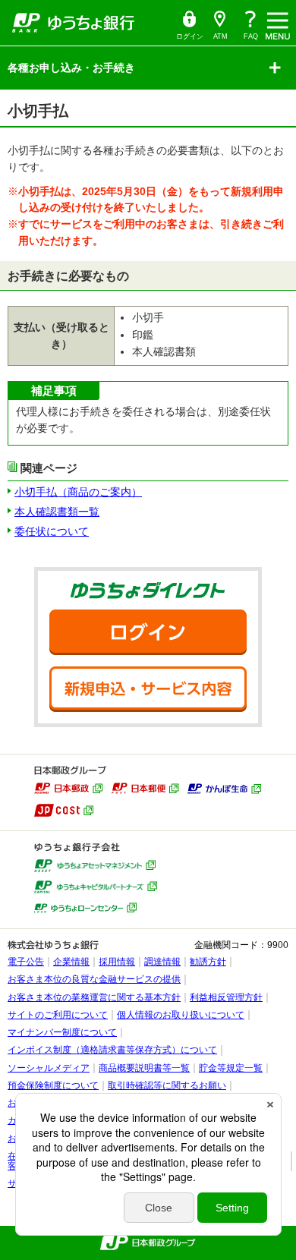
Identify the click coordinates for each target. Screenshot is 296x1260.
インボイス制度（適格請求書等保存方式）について (112, 1049)
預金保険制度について (53, 1085)
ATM (216, 25)
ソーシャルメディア (49, 1068)
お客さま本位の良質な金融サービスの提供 (94, 979)
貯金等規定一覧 (231, 1068)
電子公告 (26, 961)
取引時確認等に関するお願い (167, 1085)
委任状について (51, 531)
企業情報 (71, 961)
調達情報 (162, 961)
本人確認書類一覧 (56, 512)
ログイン (189, 25)
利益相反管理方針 (226, 997)
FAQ (251, 36)
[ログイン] (148, 632)
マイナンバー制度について (62, 1032)
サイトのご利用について (58, 1015)
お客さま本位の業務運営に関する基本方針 (94, 997)
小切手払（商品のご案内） (78, 492)
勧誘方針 (208, 961)
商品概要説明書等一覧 (144, 1068)
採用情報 (117, 961)
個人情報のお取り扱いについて (180, 1015)
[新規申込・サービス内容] (148, 689)
